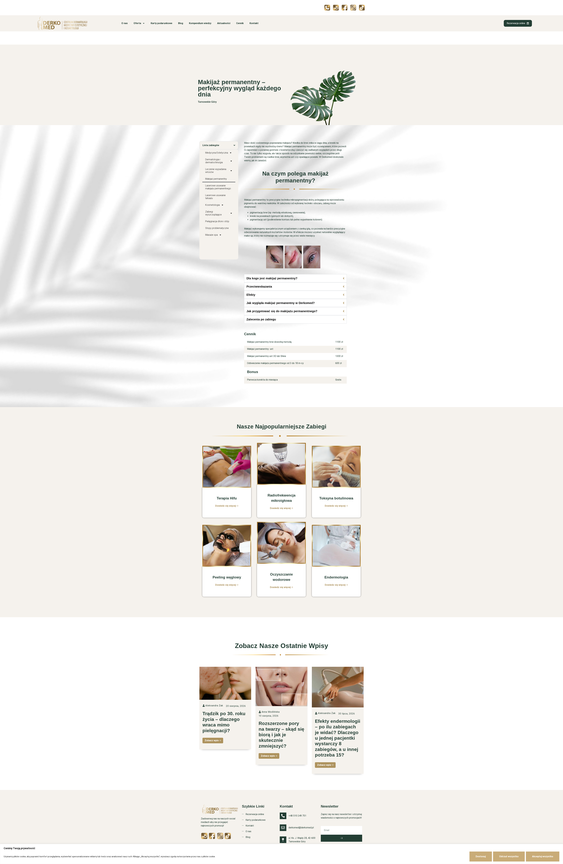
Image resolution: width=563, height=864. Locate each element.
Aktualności (223, 23)
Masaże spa (211, 234)
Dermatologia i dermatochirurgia (214, 161)
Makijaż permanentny (216, 178)
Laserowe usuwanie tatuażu (215, 197)
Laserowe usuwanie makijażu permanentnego (218, 187)
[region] (281, 854)
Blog (180, 23)
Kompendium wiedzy (200, 23)
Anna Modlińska (271, 712)
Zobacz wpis (212, 740)
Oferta (137, 23)
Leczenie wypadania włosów (215, 170)
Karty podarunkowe (161, 23)
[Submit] (341, 838)
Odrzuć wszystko (509, 856)
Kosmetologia (212, 205)
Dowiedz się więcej (225, 505)
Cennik (240, 23)
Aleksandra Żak (214, 705)
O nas (124, 23)
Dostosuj (481, 856)
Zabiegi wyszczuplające (213, 213)
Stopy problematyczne (217, 228)
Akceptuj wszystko (542, 856)
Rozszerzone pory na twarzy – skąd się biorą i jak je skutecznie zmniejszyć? (281, 735)
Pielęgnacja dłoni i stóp (217, 221)
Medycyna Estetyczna (216, 152)
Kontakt (254, 23)
